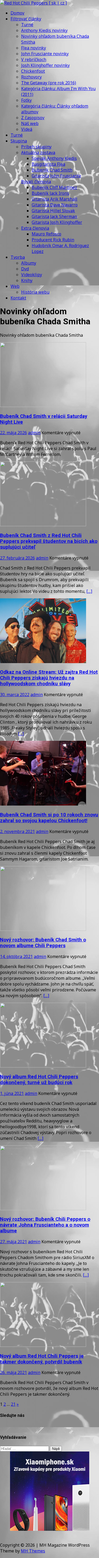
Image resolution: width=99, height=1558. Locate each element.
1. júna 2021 (12, 1093)
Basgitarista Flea (48, 164)
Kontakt (18, 298)
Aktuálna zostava (38, 152)
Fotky (26, 100)
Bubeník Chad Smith (52, 170)
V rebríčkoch (33, 59)
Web (15, 286)
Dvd (25, 269)
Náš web (30, 123)
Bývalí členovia (36, 181)
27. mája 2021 (13, 1242)
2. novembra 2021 (17, 831)
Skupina (19, 141)
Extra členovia (35, 228)
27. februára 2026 (17, 558)
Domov (17, 13)
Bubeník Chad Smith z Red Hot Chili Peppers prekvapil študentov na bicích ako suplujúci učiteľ (48, 541)
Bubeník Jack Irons (50, 193)
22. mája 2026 (13, 433)
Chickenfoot (33, 71)
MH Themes (33, 1551)
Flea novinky (33, 48)
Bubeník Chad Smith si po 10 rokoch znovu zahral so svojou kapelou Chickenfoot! (49, 818)
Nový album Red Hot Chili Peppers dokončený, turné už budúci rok (39, 1079)
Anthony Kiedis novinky (44, 30)
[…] (89, 591)
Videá (26, 129)
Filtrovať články (26, 19)
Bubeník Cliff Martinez (54, 187)
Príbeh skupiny (36, 147)
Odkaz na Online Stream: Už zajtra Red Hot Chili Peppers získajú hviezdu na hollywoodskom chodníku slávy (49, 678)
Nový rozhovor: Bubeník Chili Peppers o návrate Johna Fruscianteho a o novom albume (45, 1225)
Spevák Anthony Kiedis (54, 158)
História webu (35, 292)
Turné (27, 24)
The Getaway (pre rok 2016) (48, 83)
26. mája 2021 (13, 1372)
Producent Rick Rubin (53, 240)
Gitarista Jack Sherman (54, 216)
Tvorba (18, 257)
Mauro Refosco (46, 234)
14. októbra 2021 (16, 956)
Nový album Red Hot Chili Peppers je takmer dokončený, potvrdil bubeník (42, 1359)
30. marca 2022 (14, 694)
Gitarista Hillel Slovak (53, 211)
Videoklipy (31, 275)
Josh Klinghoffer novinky (45, 65)
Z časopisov (32, 118)
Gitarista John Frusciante (56, 176)
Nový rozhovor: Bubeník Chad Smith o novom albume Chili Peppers (43, 943)
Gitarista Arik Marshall (54, 199)
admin (34, 433)
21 (13, 1404)
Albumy (28, 263)
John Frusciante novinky (45, 54)
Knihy (26, 280)
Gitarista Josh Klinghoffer (57, 222)
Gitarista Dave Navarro (55, 205)
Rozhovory (31, 77)
